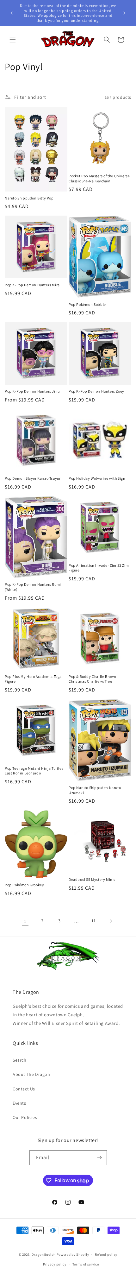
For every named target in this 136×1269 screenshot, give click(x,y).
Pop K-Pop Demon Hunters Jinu (32, 391)
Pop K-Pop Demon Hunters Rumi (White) (33, 587)
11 (93, 921)
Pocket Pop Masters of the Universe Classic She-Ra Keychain (99, 178)
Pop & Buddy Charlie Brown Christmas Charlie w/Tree (92, 679)
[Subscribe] (100, 1157)
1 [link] (25, 921)
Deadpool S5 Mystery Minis (92, 879)
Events (19, 1103)
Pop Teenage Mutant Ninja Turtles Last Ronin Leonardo (34, 771)
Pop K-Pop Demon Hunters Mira (32, 284)
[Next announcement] (124, 13)
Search (20, 1060)
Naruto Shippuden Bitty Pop (29, 198)
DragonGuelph (44, 1254)
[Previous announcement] (12, 13)
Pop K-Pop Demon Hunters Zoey (96, 391)
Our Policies (25, 1117)
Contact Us (24, 1089)
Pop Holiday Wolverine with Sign (97, 478)
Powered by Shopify (73, 1254)
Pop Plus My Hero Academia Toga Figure (33, 679)
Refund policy (106, 1254)
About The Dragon (31, 1074)
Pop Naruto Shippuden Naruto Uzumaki (95, 790)
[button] (13, 40)
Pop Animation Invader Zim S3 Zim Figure (99, 568)
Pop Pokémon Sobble (87, 304)
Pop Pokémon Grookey (24, 884)
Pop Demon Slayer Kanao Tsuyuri (33, 478)
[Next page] (111, 921)
